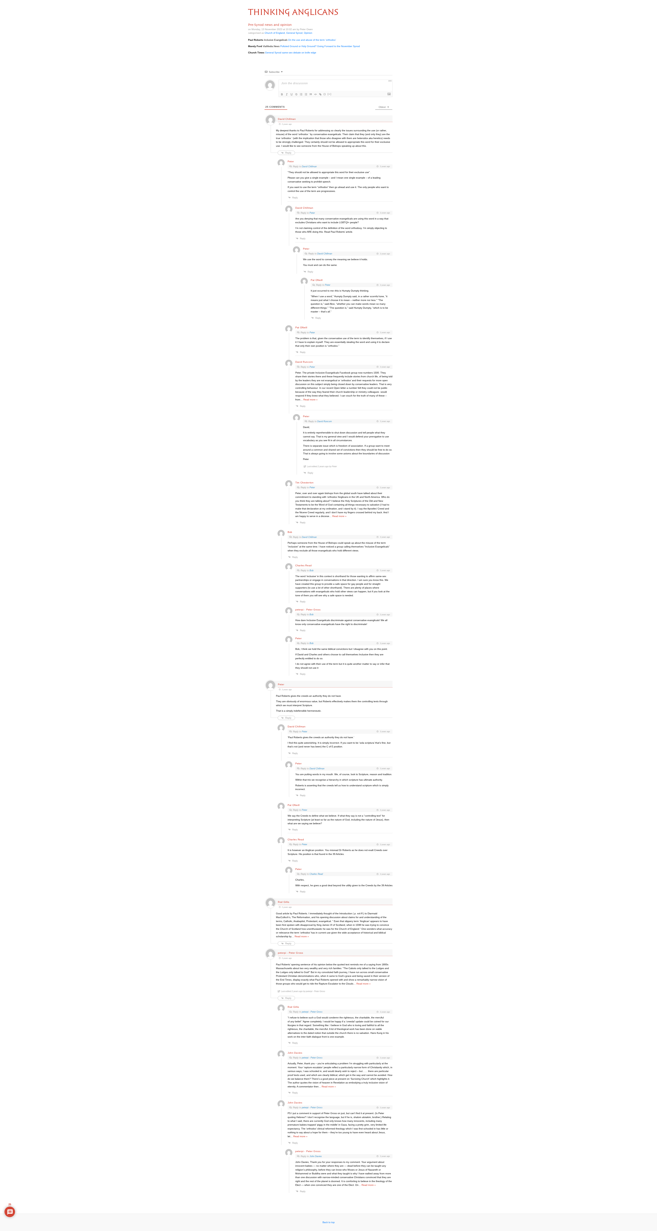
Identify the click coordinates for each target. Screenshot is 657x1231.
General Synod (294, 32)
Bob (311, 570)
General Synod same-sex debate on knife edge (290, 52)
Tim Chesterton (304, 482)
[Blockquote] (310, 94)
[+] (329, 94)
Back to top (329, 1222)
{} (325, 94)
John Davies (316, 1156)
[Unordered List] (306, 94)
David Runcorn (324, 421)
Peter (312, 213)
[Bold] (282, 94)
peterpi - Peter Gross (312, 1012)
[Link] (320, 94)
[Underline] (291, 94)
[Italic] (286, 94)
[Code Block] (315, 94)
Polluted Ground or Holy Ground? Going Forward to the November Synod (320, 46)
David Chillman (309, 166)
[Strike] (296, 94)
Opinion (308, 32)
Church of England (275, 32)
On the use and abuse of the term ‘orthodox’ (312, 40)
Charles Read (316, 874)
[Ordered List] (301, 94)
